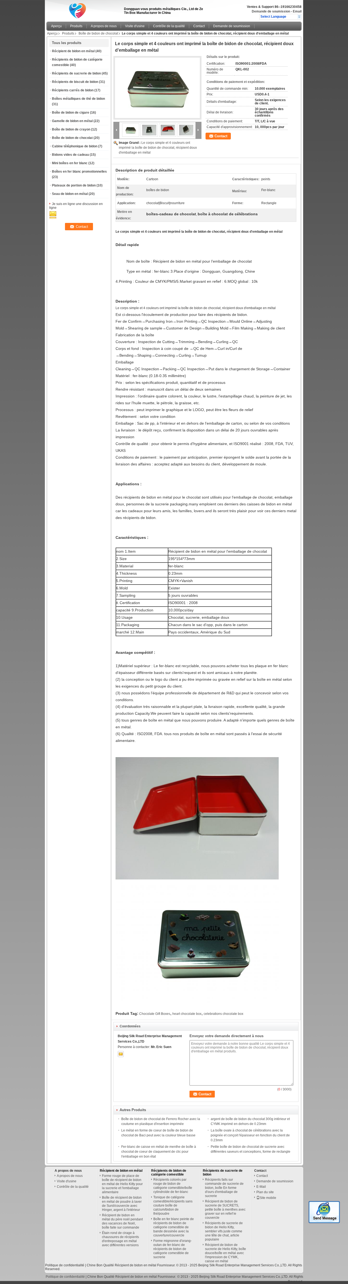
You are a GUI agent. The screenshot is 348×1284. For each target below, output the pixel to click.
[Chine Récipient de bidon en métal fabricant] (84, 9)
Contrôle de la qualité (169, 26)
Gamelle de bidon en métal (72, 121)
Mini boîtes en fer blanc (70, 163)
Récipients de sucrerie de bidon (76, 73)
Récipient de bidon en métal (73, 51)
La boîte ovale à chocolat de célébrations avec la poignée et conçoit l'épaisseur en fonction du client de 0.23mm (250, 1135)
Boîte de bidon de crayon (71, 129)
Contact (199, 26)
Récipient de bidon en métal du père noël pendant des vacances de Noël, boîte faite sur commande (122, 1221)
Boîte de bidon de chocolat (98, 33)
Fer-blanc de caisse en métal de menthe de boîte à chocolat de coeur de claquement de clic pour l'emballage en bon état (158, 1151)
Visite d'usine (135, 26)
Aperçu (56, 26)
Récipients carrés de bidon (73, 90)
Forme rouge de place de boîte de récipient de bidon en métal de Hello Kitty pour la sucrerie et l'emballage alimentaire (122, 1184)
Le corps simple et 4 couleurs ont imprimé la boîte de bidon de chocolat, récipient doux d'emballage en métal (158, 147)
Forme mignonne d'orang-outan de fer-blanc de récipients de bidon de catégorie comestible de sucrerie (172, 1249)
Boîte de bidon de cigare (70, 112)
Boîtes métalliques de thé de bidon (78, 99)
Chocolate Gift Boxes (154, 1014)
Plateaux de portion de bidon (74, 185)
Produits (76, 26)
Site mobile (268, 1198)
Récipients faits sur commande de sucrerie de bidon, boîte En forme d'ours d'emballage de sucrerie (224, 1188)
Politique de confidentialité (64, 1265)
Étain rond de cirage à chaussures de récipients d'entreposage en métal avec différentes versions (120, 1239)
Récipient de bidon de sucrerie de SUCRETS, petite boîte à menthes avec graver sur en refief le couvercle (225, 1209)
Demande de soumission (271, 11)
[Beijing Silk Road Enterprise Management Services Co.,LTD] (299, 16)
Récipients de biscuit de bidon (75, 82)
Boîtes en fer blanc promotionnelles (79, 171)
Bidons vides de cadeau (70, 155)
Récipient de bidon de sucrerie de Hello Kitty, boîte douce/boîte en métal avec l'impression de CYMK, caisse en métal (225, 1253)
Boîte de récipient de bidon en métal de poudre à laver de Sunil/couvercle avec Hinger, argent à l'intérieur (122, 1204)
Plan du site (265, 1192)
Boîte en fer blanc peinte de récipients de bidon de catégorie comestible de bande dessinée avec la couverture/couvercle (173, 1227)
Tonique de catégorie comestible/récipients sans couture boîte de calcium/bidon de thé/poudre (172, 1205)
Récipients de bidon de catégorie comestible (168, 1172)
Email (297, 11)
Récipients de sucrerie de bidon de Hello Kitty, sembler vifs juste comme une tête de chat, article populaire (224, 1231)
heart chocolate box (186, 1014)
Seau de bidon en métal (70, 194)
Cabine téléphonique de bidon (74, 146)
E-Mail (261, 1187)
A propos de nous (104, 26)
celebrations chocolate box (223, 1014)
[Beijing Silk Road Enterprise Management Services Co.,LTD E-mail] (121, 1054)
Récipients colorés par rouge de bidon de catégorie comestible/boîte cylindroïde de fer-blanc (172, 1186)
